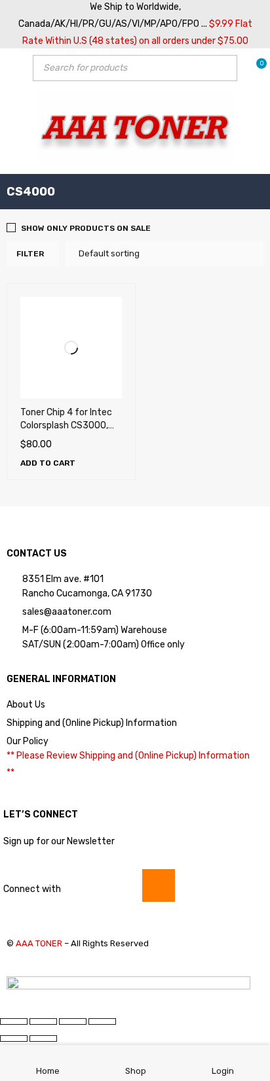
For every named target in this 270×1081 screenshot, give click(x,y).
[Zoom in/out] (14, 1021)
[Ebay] (158, 885)
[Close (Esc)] (102, 1021)
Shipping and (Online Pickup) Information (92, 723)
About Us (26, 704)
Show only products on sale (86, 228)
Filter (30, 253)
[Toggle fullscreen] (43, 1021)
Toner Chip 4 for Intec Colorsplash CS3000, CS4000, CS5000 (66, 425)
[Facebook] (120, 885)
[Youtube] (82, 885)
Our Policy (27, 741)
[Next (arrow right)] (43, 1038)
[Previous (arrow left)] (14, 1038)
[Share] (73, 1021)
